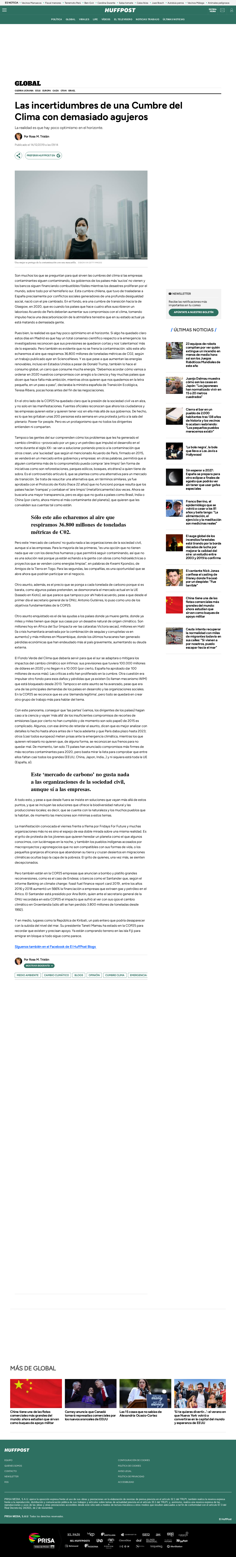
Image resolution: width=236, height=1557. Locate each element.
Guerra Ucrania (24, 90)
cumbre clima (114, 975)
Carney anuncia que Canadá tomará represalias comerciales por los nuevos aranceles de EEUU (90, 1415)
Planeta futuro (167, 1540)
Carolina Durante (106, 2)
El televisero (123, 19)
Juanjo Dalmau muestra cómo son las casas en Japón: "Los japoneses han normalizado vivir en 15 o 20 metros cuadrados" (203, 387)
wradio (112, 1540)
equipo (8, 1460)
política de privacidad (131, 1476)
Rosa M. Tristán (39, 136)
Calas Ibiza (142, 2)
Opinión (94, 975)
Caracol (183, 1534)
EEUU (37, 90)
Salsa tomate (126, 2)
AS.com (158, 1534)
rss (6, 1482)
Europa (46, 90)
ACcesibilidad (126, 1482)
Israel (71, 90)
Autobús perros (176, 2)
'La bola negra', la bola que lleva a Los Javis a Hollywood (201, 451)
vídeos (106, 19)
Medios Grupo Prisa (43, 1546)
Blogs (78, 975)
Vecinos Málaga (196, 2)
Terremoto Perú (73, 2)
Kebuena (180, 1540)
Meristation (175, 1545)
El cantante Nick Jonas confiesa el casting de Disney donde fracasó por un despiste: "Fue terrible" (202, 578)
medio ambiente (28, 975)
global (71, 19)
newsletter (11, 1476)
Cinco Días (126, 1540)
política (56, 19)
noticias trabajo (147, 19)
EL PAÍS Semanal (153, 1540)
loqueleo (157, 1545)
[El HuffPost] (120, 10)
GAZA (56, 90)
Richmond (73, 1545)
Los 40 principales (93, 1534)
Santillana (111, 1534)
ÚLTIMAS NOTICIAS (174, 19)
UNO (101, 1540)
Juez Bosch (158, 2)
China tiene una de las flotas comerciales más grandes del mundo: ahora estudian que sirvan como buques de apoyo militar (202, 607)
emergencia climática (145, 975)
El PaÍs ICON (125, 1545)
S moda (141, 1545)
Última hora (212, 10)
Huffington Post (80, 1540)
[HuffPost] (17, 1449)
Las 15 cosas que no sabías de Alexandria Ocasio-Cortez (140, 1414)
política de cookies (129, 1465)
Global (28, 84)
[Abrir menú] (4, 10)
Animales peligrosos (218, 2)
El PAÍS (76, 1534)
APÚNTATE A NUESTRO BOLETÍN (194, 312)
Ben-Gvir (89, 2)
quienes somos (13, 1465)
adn (170, 1534)
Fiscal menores (53, 2)
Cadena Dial (140, 1540)
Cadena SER (146, 1534)
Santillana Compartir (130, 1534)
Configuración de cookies (134, 1460)
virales (84, 19)
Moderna (91, 1545)
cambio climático (56, 975)
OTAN (63, 90)
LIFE (95, 19)
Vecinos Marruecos (31, 2)
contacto (10, 1471)
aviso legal (124, 1471)
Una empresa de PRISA (43, 1537)
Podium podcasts (110, 1545)
